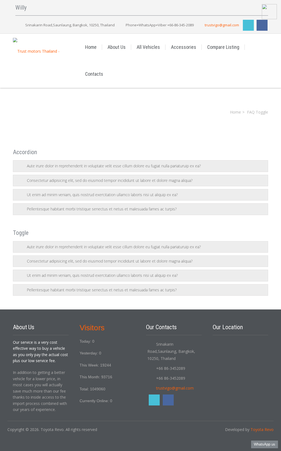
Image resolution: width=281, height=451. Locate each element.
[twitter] (248, 25)
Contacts (94, 74)
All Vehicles (148, 47)
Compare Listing (223, 47)
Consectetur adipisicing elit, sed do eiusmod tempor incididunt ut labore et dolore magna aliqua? (110, 180)
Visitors (92, 327)
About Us (117, 47)
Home (91, 47)
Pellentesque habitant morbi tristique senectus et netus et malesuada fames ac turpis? (102, 209)
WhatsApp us (264, 444)
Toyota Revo (262, 429)
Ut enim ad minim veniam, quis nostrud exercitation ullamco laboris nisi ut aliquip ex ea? (102, 194)
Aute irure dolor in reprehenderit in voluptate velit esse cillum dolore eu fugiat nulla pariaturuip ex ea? (114, 165)
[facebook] (262, 25)
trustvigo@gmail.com (222, 24)
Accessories (183, 47)
